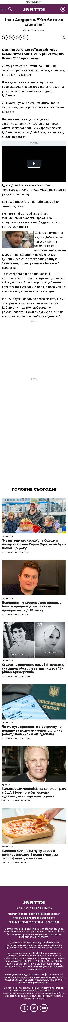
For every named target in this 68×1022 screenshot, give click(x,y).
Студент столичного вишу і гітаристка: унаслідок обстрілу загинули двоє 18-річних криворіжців (33, 668)
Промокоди (52, 922)
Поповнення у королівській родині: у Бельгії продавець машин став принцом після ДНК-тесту (31, 606)
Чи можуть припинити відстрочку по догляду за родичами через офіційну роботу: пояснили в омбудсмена (32, 730)
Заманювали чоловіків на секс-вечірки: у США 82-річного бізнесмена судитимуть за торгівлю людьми (34, 792)
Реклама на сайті (17, 914)
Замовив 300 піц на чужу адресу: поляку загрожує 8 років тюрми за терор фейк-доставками (30, 854)
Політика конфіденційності (44, 914)
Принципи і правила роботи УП (26, 922)
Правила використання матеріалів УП (34, 918)
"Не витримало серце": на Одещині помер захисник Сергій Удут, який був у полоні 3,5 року (34, 544)
